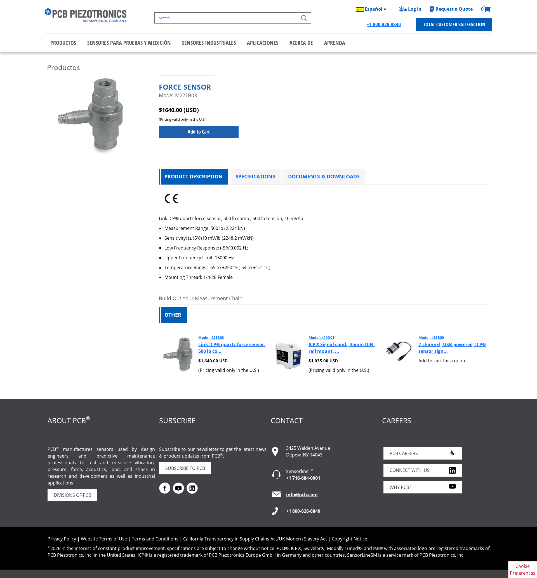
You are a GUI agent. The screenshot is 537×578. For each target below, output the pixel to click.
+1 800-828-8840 (384, 24)
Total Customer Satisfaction (454, 24)
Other (172, 314)
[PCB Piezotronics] (85, 15)
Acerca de (301, 42)
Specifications (255, 176)
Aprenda (334, 42)
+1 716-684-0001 (303, 478)
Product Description (193, 176)
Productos (63, 42)
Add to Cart (199, 131)
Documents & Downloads (324, 176)
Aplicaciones (262, 42)
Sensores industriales (209, 42)
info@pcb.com (302, 494)
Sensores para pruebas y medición (129, 42)
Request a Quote (454, 9)
